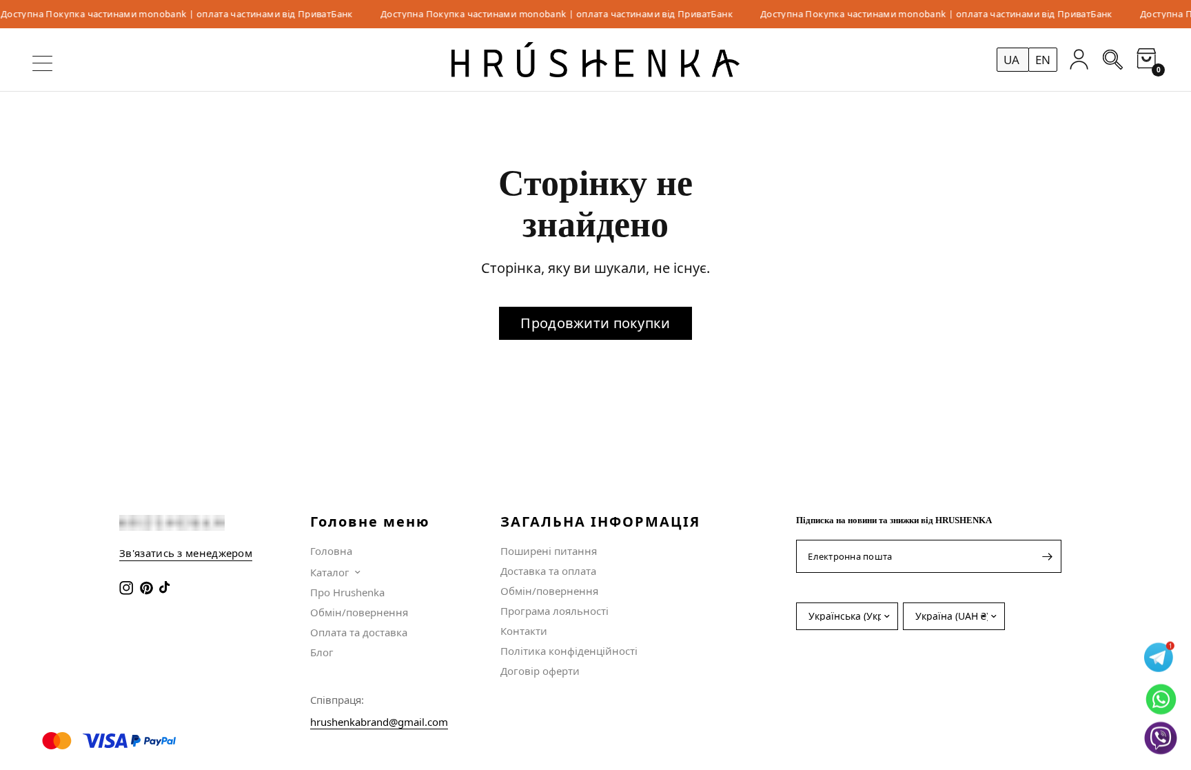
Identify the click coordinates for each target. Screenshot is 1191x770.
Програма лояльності (554, 611)
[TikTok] (167, 588)
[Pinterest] (147, 588)
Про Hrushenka (347, 592)
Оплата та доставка (358, 632)
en (1042, 60)
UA (1013, 60)
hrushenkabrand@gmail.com (379, 722)
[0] (1143, 59)
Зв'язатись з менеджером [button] (185, 553)
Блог (322, 652)
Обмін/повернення (359, 612)
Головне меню (370, 522)
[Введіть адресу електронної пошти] (1047, 556)
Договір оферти (540, 671)
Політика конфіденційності (569, 651)
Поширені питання (548, 551)
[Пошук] (1113, 59)
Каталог (329, 572)
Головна (331, 551)
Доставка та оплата (548, 571)
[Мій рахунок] (1079, 59)
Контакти (523, 631)
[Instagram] (127, 588)
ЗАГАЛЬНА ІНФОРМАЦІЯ (600, 522)
